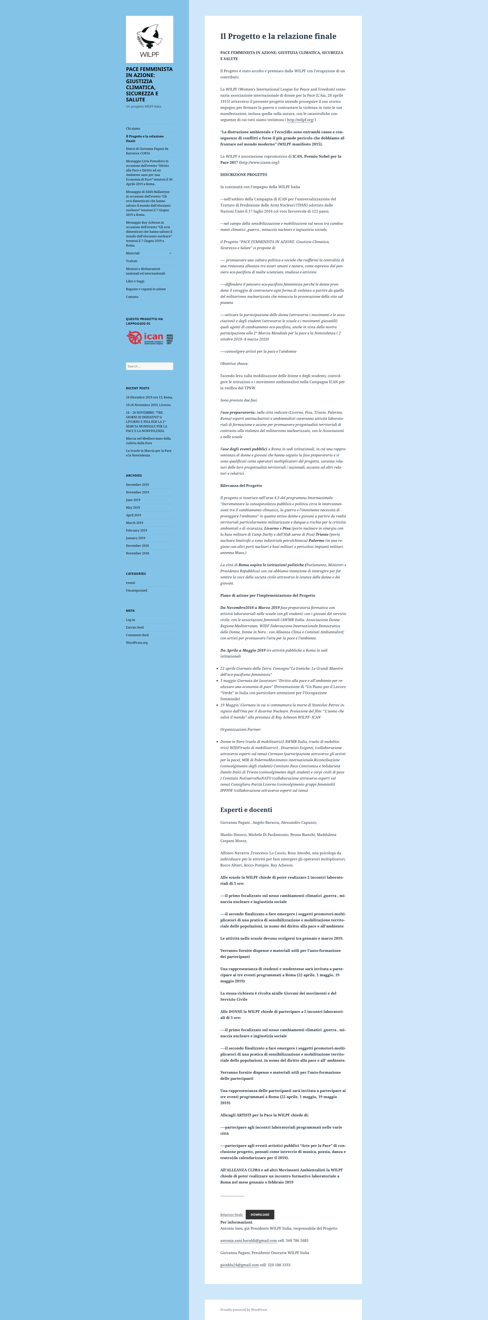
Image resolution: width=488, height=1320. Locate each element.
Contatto (132, 297)
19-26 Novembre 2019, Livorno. (148, 405)
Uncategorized (136, 590)
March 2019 (134, 523)
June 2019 (133, 500)
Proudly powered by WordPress (243, 1310)
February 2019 (136, 530)
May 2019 (133, 507)
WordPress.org (137, 643)
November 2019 (137, 492)
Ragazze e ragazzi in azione (146, 289)
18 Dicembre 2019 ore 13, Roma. (149, 397)
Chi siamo (133, 128)
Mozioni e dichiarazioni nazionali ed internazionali (145, 271)
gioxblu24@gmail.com (239, 1264)
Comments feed (137, 635)
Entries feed (135, 627)
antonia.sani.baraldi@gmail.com (248, 1240)
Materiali (133, 253)
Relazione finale (231, 1214)
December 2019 (137, 485)
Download (260, 1214)
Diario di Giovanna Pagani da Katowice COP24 (147, 151)
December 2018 (137, 546)
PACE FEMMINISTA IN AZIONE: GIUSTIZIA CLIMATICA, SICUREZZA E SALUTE (149, 84)
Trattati (131, 261)
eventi (130, 583)
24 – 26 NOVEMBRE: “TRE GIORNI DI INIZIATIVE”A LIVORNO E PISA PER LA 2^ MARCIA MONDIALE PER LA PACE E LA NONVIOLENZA (146, 421)
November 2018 (137, 553)
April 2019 (133, 515)
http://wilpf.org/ (300, 119)
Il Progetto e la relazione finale (145, 138)
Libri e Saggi (135, 281)
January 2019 (135, 538)
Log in (130, 620)
